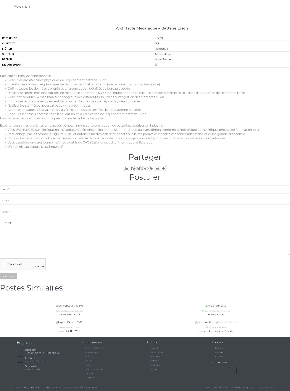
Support (154, 369)
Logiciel (76, 327)
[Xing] (145, 168)
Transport (89, 377)
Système (222, 327)
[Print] (151, 168)
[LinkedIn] (233, 370)
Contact (219, 356)
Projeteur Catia (216, 314)
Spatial (88, 356)
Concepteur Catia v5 (69, 314)
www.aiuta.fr (32, 369)
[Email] (157, 168)
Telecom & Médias (94, 369)
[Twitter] (139, 168)
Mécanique (78, 311)
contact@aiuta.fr (35, 361)
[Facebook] (132, 168)
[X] (216, 370)
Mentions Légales (216, 387)
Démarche (220, 348)
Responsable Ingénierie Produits (216, 331)
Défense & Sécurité (64, 311)
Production (155, 365)
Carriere (219, 352)
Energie (88, 361)
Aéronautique (66, 327)
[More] (163, 168)
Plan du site (256, 387)
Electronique (156, 352)
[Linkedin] (126, 168)
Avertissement (237, 387)
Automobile (90, 373)
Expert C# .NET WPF (69, 331)
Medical (89, 365)
